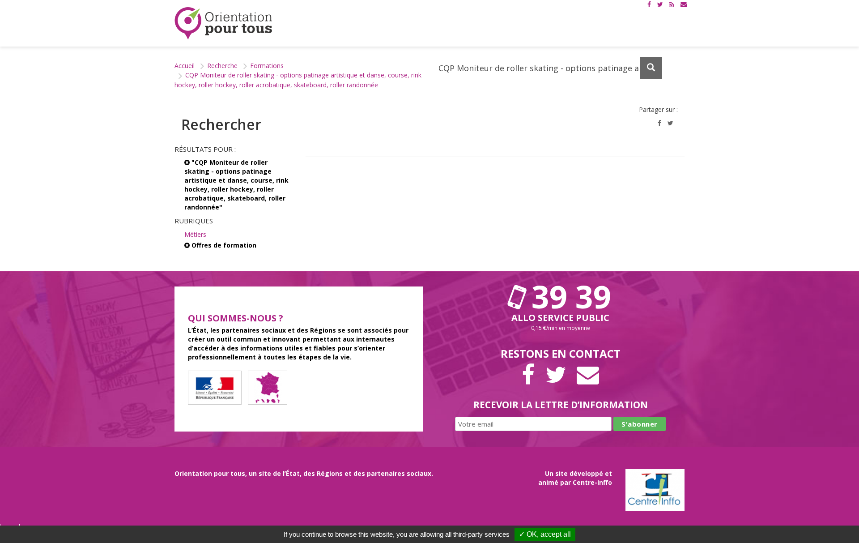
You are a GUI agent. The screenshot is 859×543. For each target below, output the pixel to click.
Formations (267, 65)
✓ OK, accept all (545, 534)
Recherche (222, 65)
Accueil (184, 65)
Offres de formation (223, 245)
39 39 (567, 296)
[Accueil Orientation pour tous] (224, 23)
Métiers (195, 234)
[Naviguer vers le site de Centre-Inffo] (655, 489)
